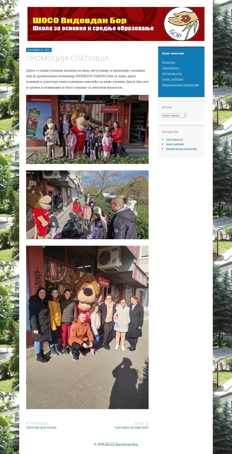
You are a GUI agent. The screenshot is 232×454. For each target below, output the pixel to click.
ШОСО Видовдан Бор (121, 444)
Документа (170, 68)
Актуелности (172, 73)
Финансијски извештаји (180, 85)
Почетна (168, 62)
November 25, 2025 (39, 49)
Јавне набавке (172, 79)
